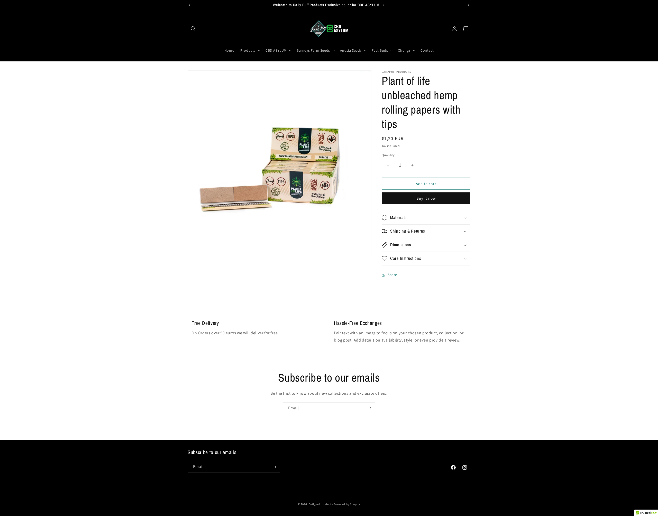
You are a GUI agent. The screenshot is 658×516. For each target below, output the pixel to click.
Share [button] (392, 275)
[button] (193, 28)
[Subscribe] (369, 408)
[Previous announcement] (189, 5)
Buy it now (426, 198)
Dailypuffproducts (320, 504)
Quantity (388, 155)
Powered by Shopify (347, 504)
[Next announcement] (468, 5)
